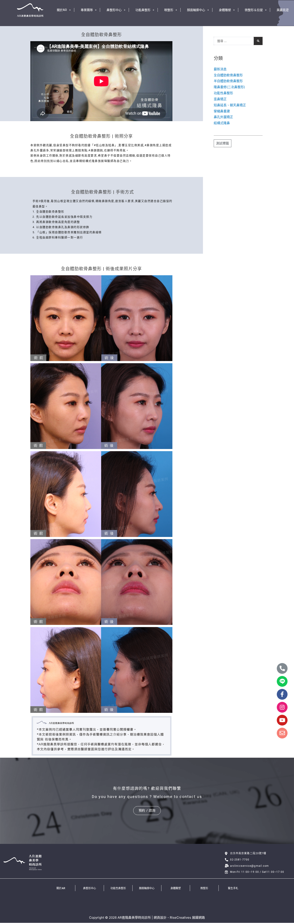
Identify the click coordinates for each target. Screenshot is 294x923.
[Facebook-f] (282, 694)
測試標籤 (222, 143)
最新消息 (220, 69)
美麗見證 (283, 10)
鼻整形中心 (114, 10)
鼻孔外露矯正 (223, 117)
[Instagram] (282, 707)
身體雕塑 (225, 10)
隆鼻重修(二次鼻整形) (229, 87)
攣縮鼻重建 (222, 111)
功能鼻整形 (142, 10)
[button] (147, 810)
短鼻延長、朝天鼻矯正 (230, 105)
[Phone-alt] (282, 668)
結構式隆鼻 (222, 123)
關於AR (62, 10)
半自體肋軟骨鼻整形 (228, 81)
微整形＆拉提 (254, 10)
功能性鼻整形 (223, 93)
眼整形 (168, 10)
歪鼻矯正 (220, 99)
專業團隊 (87, 10)
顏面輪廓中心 (196, 10)
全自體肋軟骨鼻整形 (228, 75)
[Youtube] (282, 720)
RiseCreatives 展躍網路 (187, 917)
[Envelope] (282, 733)
